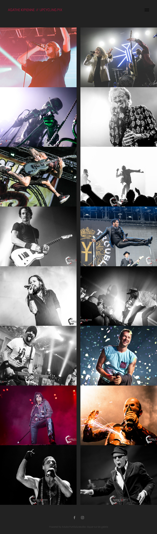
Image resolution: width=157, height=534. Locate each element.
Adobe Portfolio (70, 526)
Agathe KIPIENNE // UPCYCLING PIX (35, 10)
